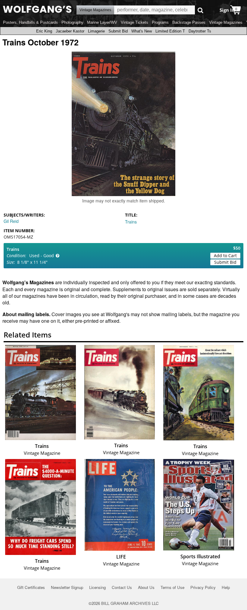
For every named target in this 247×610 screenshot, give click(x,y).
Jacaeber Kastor (70, 31)
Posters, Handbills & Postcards (30, 22)
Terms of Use (172, 587)
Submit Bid (118, 31)
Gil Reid (11, 221)
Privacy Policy (203, 587)
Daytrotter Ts (200, 31)
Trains (131, 222)
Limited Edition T (170, 31)
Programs (160, 22)
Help (226, 587)
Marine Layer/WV (102, 22)
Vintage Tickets (134, 22)
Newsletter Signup (67, 587)
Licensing (97, 587)
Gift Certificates (31, 587)
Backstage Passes (188, 22)
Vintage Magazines (225, 22)
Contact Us (122, 587)
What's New (141, 31)
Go (200, 10)
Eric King (44, 31)
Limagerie (96, 31)
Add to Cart (225, 255)
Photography (72, 22)
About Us (146, 587)
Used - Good (41, 255)
